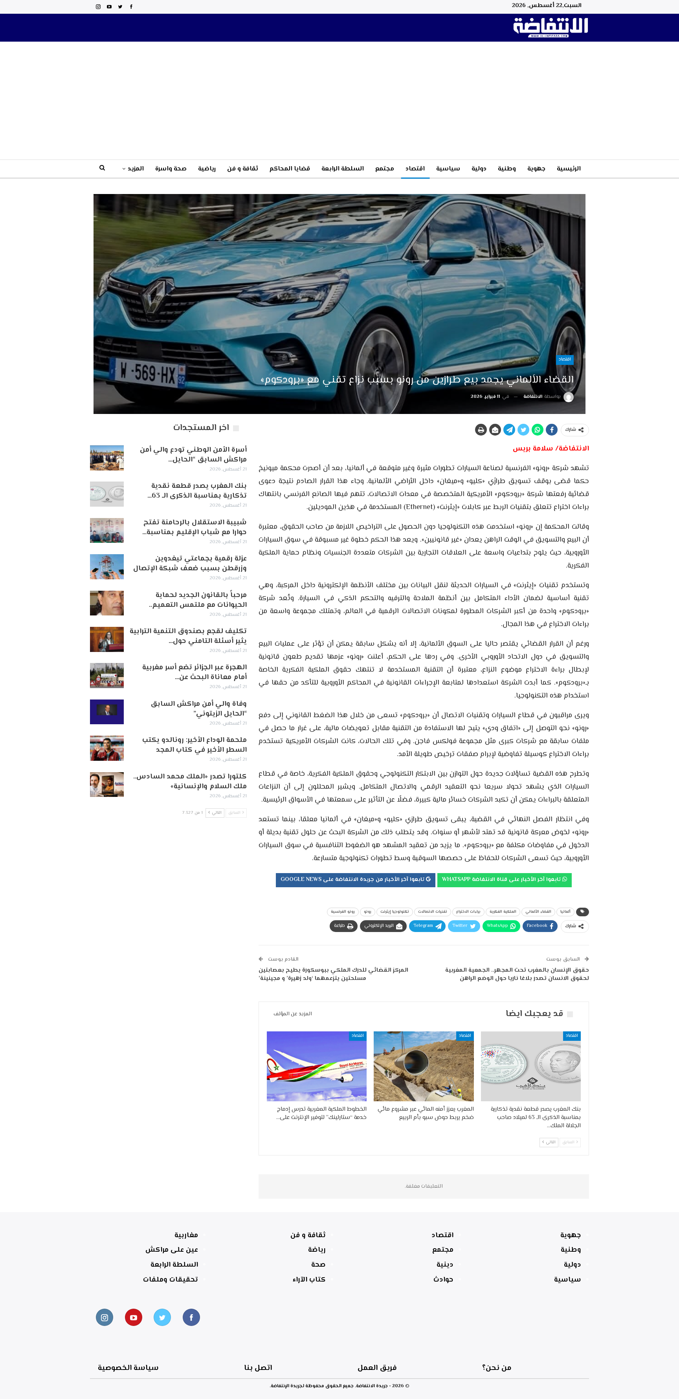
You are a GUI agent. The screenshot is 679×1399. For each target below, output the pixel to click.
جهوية (536, 169)
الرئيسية (569, 169)
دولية (479, 169)
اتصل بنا (258, 1368)
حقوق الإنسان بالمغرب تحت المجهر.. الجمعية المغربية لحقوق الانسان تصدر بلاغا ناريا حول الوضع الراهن (517, 974)
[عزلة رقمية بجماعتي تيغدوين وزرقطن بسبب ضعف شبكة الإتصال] (107, 566)
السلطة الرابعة (342, 169)
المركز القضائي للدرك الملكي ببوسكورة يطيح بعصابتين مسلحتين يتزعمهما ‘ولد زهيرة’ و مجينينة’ (333, 974)
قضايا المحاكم (290, 169)
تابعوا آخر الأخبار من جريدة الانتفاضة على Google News (353, 879)
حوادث (443, 1279)
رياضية (207, 169)
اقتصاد (415, 169)
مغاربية (186, 1235)
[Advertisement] (339, 101)
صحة (318, 1265)
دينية (445, 1265)
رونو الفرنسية (343, 912)
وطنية (507, 169)
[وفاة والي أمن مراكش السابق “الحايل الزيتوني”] (107, 712)
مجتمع (384, 169)
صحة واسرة (171, 169)
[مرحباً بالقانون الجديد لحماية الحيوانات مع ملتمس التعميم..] (107, 603)
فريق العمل (377, 1368)
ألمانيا (565, 912)
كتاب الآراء (309, 1279)
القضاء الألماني (538, 912)
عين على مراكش (171, 1250)
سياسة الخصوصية (128, 1368)
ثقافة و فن (242, 169)
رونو (367, 912)
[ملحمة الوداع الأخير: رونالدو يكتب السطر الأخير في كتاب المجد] (107, 748)
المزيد (136, 169)
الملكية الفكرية (503, 912)
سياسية (448, 169)
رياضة (317, 1250)
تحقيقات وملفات (170, 1279)
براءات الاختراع (468, 912)
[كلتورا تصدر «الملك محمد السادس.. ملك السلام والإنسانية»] (107, 784)
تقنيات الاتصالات (432, 912)
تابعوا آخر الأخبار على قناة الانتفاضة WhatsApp (502, 879)
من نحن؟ (497, 1368)
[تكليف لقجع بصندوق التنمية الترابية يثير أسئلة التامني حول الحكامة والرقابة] (107, 639)
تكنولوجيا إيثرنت (394, 912)
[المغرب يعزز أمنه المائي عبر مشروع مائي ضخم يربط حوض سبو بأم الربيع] (423, 1066)
